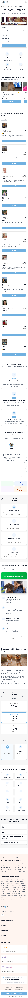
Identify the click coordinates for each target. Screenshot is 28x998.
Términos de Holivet (19, 989)
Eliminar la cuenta (19, 987)
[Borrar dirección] (23, 30)
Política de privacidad (9, 987)
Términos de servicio (9, 989)
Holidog (2, 6)
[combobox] (15, 30)
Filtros (5, 119)
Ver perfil (14, 141)
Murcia (12, 6)
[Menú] (24, 2)
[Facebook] (2, 915)
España (7, 6)
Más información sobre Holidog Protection (13, 641)
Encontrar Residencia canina (14, 45)
